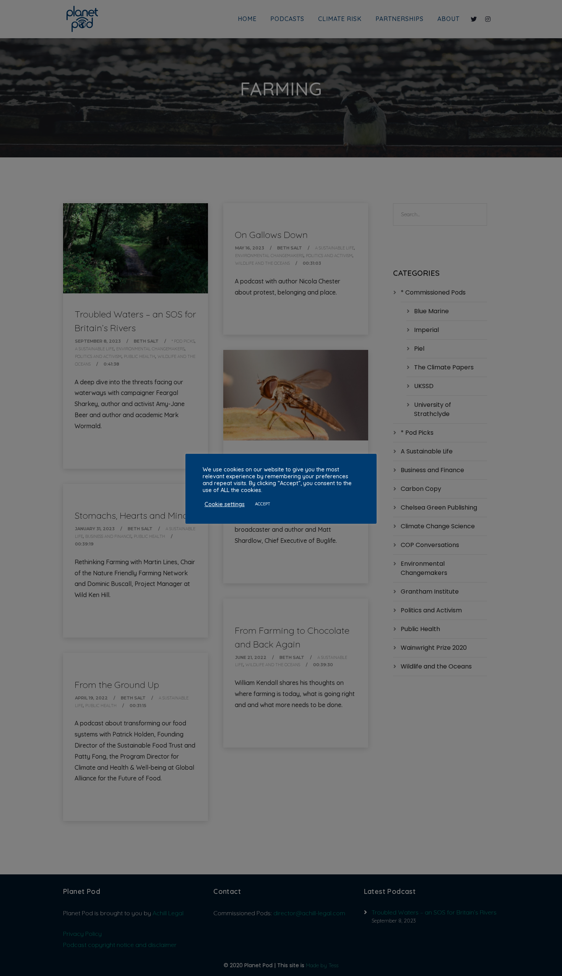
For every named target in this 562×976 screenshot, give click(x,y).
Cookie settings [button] (225, 504)
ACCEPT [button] (262, 504)
